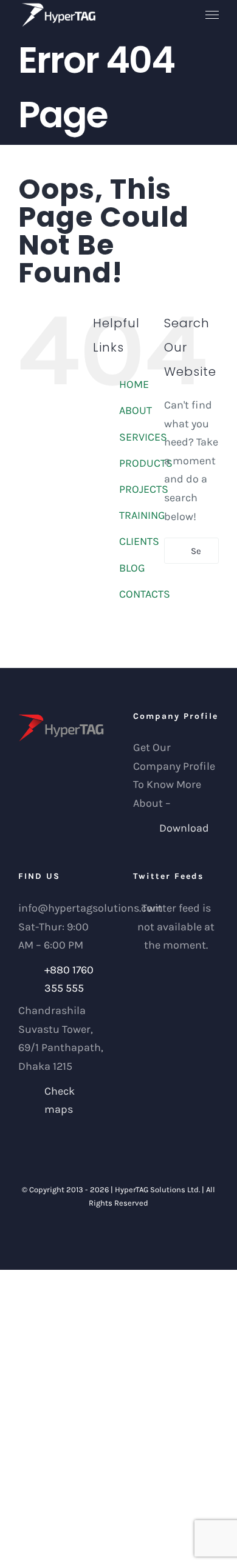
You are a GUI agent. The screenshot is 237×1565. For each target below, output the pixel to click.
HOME (134, 384)
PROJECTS (143, 489)
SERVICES (143, 437)
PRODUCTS (146, 463)
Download (184, 828)
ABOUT (135, 410)
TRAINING (142, 515)
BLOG (132, 568)
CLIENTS (139, 541)
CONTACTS (144, 594)
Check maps (59, 1100)
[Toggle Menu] (212, 15)
